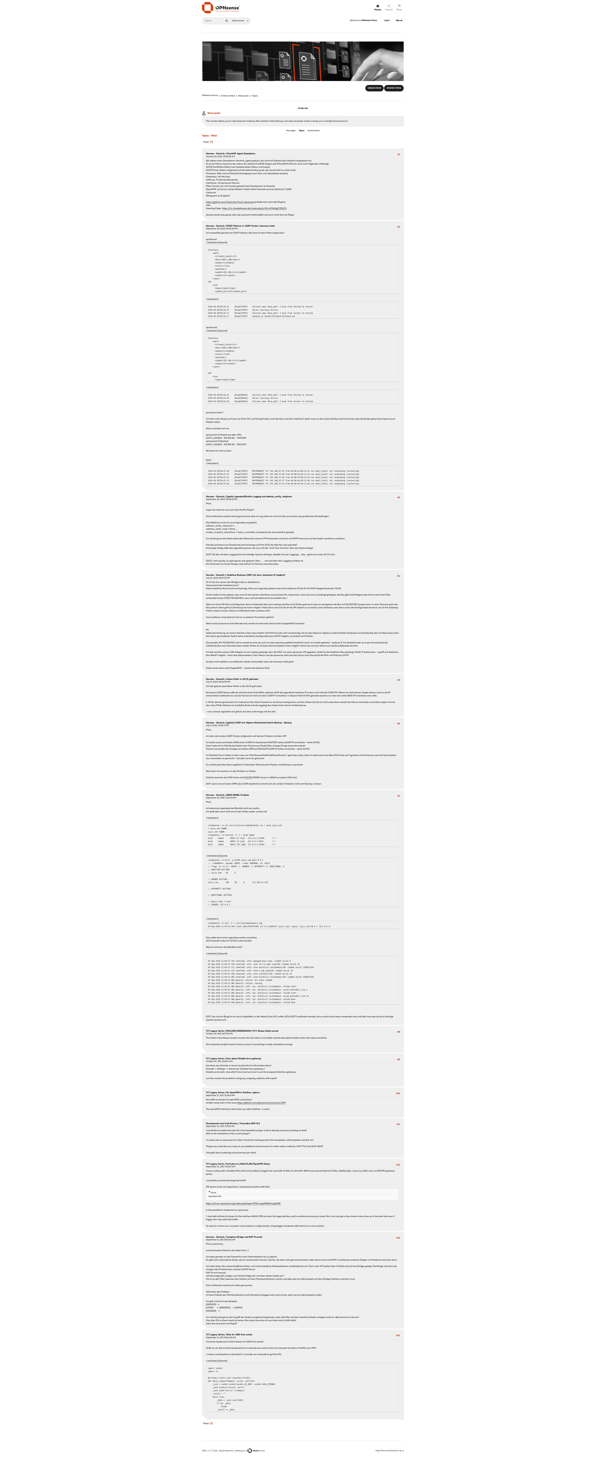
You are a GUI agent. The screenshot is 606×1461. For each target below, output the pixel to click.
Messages (291, 131)
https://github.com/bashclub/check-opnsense (230, 202)
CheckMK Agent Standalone (241, 154)
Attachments (314, 131)
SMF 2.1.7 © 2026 (209, 1451)
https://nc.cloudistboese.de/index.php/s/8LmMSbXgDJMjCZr (254, 208)
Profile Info (303, 108)
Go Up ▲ (400, 1451)
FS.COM (248, 777)
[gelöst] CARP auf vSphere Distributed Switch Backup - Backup (259, 723)
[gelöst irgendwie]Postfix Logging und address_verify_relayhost (259, 497)
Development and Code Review (222, 1123)
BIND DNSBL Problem (238, 795)
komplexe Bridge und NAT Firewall (244, 1237)
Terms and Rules (388, 1451)
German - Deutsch (215, 154)
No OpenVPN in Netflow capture (243, 1092)
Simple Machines (226, 1451)
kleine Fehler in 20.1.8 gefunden (242, 679)
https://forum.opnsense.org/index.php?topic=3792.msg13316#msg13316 (243, 1203)
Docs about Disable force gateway (243, 1059)
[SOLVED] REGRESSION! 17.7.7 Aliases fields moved (252, 1031)
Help (377, 1451)
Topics (301, 131)
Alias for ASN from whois (239, 1335)
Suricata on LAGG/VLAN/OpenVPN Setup (248, 1164)
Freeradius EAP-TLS (250, 1123)
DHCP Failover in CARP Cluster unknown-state (251, 226)
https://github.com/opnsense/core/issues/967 (261, 1103)
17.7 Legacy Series (215, 1031)
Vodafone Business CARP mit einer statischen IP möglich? (256, 575)
